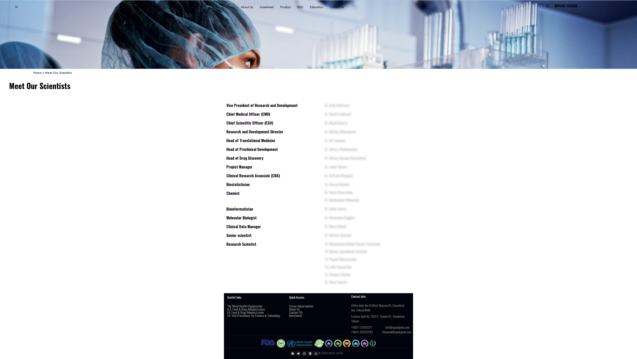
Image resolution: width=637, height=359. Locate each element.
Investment (267, 7)
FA (16, 7)
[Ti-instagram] (304, 353)
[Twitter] (298, 353)
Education (316, 7)
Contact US (295, 312)
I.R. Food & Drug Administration (245, 312)
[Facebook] (292, 353)
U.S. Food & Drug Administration (246, 309)
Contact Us (337, 7)
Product (285, 7)
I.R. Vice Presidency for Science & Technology (253, 315)
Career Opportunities (301, 306)
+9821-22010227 (361, 327)
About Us (247, 7)
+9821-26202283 (362, 331)
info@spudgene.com (397, 327)
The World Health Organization (244, 306)
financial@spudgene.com (396, 331)
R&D (300, 7)
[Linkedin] (310, 353)
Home (230, 7)
